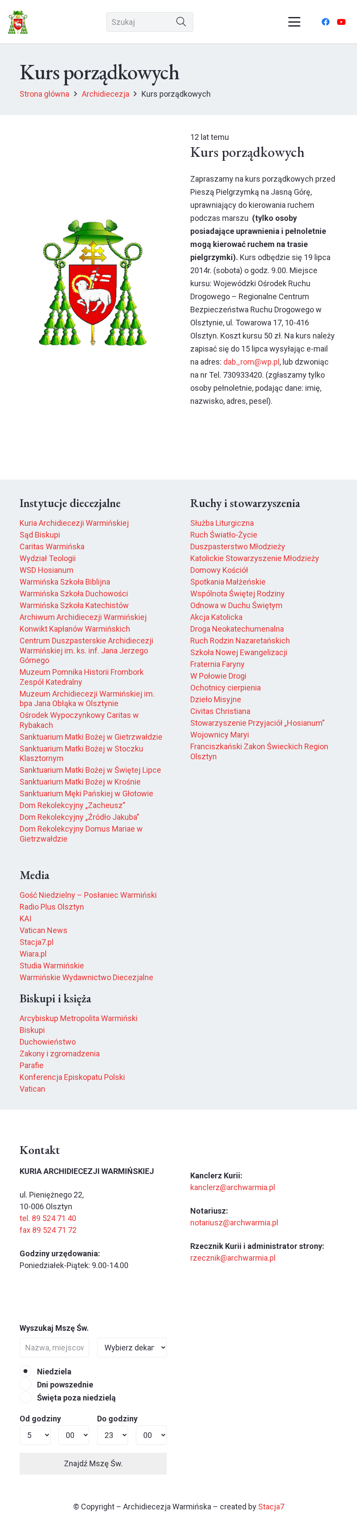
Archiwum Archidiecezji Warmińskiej (83, 617)
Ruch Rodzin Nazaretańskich (240, 640)
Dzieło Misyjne (215, 699)
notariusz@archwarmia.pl (234, 1222)
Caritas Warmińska (52, 546)
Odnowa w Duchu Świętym (236, 605)
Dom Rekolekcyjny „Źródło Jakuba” (79, 817)
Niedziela (53, 1371)
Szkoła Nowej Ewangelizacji (238, 652)
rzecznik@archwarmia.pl (233, 1257)
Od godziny (40, 1418)
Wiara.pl (33, 953)
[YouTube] (341, 22)
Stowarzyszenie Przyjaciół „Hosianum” (257, 722)
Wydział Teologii (48, 558)
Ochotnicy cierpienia (225, 687)
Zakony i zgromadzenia (60, 1053)
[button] (294, 22)
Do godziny (117, 1418)
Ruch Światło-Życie (223, 534)
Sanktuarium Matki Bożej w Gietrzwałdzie (91, 736)
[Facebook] (325, 22)
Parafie (32, 1065)
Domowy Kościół (219, 570)
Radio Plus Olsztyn (52, 906)
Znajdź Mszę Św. (93, 1463)
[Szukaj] (181, 22)
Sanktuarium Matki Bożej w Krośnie (80, 781)
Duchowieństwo (48, 1041)
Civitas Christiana (220, 711)
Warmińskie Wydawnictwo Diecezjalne (86, 977)
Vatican (32, 1088)
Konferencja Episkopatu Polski (72, 1077)
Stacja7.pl (37, 942)
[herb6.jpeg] (18, 22)
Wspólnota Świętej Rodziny (237, 593)
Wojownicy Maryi (219, 734)
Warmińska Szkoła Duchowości (74, 593)
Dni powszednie (64, 1384)
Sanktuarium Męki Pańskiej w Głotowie (86, 793)
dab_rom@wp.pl (251, 361)
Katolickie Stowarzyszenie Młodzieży (254, 558)
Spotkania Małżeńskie (228, 581)
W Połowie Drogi (218, 675)
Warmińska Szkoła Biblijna (65, 581)
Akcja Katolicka (216, 617)
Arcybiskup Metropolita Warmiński (79, 1018)
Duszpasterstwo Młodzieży (237, 546)
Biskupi (32, 1030)
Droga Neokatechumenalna (237, 628)
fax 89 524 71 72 (48, 1230)
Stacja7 (271, 1506)
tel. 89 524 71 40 (48, 1218)
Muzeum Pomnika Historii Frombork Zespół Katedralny (82, 677)
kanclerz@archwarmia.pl (232, 1187)
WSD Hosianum (47, 570)
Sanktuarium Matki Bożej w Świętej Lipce (90, 770)
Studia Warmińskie (52, 965)
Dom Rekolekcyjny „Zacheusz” (72, 805)
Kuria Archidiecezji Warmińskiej (74, 523)
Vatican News (43, 930)
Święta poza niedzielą (75, 1397)
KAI (25, 918)
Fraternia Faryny (217, 664)
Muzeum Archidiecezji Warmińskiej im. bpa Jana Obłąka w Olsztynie (87, 698)
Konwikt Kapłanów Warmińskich (75, 628)
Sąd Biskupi (40, 534)
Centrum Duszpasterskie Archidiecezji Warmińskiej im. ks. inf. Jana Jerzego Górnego (86, 650)
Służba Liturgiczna (222, 523)
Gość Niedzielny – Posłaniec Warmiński (88, 895)
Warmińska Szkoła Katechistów (74, 605)
